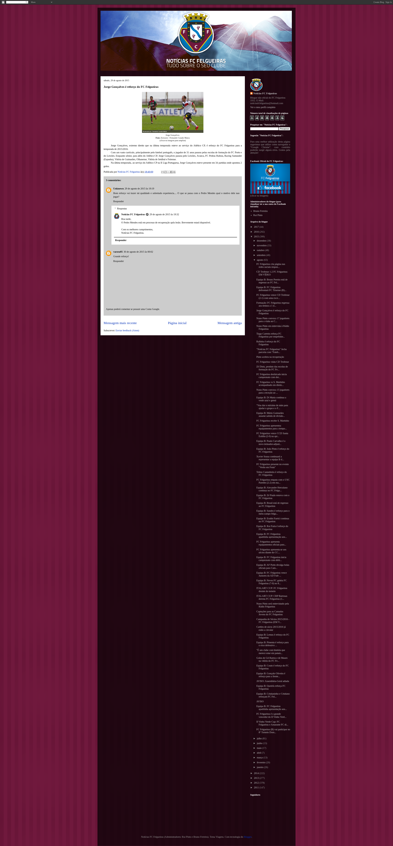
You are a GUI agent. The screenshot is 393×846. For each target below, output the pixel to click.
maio (259, 748)
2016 (256, 231)
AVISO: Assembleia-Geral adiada (272, 681)
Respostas (122, 208)
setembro (261, 255)
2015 (256, 236)
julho (259, 738)
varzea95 (118, 251)
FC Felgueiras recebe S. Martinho (272, 420)
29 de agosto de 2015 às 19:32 (164, 214)
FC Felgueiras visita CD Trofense (272, 362)
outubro (261, 250)
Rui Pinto (258, 215)
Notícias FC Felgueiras (133, 214)
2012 (256, 782)
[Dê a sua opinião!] (165, 172)
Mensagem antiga (230, 323)
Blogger (247, 837)
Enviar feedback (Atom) (127, 330)
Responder (118, 201)
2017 (256, 227)
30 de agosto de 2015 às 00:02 (138, 251)
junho (260, 743)
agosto (260, 260)
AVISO (260, 701)
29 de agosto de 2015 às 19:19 (139, 188)
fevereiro (261, 762)
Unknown (118, 188)
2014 (256, 773)
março (260, 757)
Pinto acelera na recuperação (270, 357)
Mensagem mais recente (120, 323)
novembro (262, 245)
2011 (256, 787)
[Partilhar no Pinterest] (174, 172)
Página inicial (177, 323)
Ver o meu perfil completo (262, 107)
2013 (256, 778)
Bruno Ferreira (260, 211)
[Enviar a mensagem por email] (162, 172)
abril (259, 752)
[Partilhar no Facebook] (171, 172)
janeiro (260, 767)
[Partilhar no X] (168, 172)
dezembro (262, 240)
